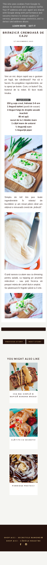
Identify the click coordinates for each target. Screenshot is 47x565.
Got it (32, 26)
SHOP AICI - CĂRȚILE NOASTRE (23, 541)
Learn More (19, 26)
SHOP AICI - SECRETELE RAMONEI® (23, 538)
